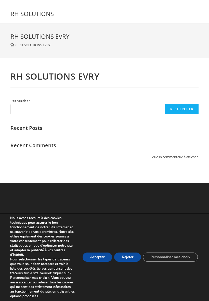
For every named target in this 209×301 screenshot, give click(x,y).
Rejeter (127, 257)
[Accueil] (12, 45)
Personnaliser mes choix (170, 257)
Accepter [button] (97, 257)
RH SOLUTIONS (32, 13)
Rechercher (20, 100)
